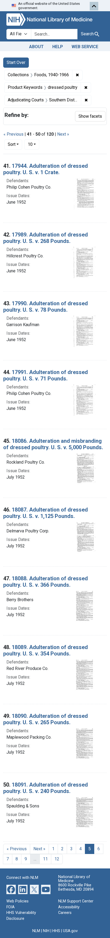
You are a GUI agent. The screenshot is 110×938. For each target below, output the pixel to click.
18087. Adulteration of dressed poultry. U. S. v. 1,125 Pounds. (45, 512)
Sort (11, 144)
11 (45, 858)
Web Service (85, 46)
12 (56, 858)
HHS (56, 931)
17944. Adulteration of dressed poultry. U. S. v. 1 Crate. (45, 169)
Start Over (16, 62)
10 (33, 144)
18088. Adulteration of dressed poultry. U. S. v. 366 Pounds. (45, 581)
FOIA (10, 907)
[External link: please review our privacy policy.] (11, 889)
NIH (46, 931)
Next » (63, 134)
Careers (65, 912)
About (36, 46)
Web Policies (17, 901)
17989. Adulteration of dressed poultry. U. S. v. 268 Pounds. (45, 237)
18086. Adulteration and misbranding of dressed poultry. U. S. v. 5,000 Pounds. (53, 444)
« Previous (13, 134)
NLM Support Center (75, 901)
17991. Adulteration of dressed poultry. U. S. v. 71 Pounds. (45, 375)
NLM (36, 931)
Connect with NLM (22, 877)
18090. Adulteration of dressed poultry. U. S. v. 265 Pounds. (45, 719)
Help (57, 46)
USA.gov (70, 931)
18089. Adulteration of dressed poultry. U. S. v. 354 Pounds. (45, 650)
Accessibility (69, 907)
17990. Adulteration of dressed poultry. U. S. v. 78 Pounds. (45, 306)
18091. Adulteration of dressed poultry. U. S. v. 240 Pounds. (45, 787)
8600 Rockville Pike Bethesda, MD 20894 (76, 887)
